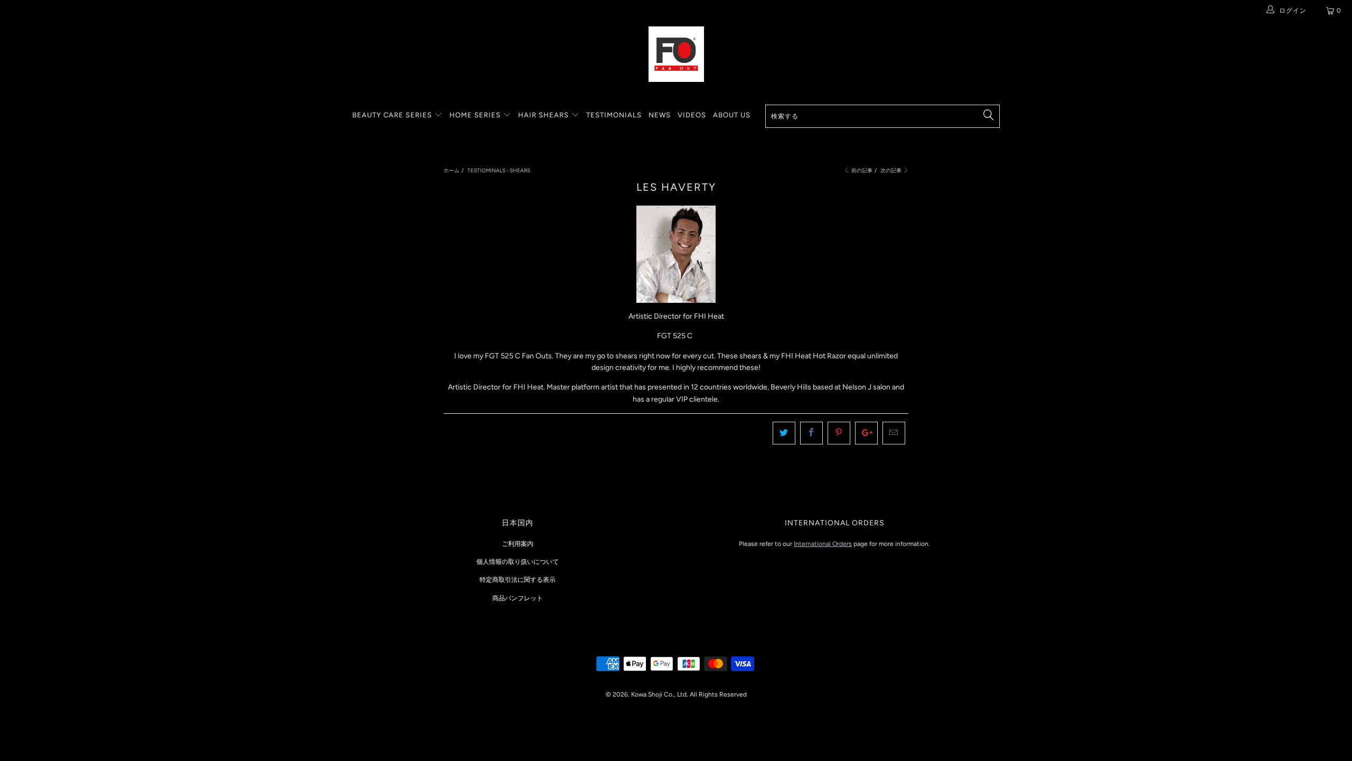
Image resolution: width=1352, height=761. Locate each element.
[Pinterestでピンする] (839, 433)
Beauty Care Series (393, 115)
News (660, 115)
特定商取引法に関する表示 (518, 579)
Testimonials (614, 115)
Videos (692, 115)
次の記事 (891, 170)
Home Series (476, 115)
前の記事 (861, 170)
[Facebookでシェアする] (811, 433)
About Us (731, 115)
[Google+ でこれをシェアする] (866, 433)
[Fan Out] (676, 54)
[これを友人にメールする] (893, 433)
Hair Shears (544, 115)
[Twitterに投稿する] (784, 433)
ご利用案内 (517, 543)
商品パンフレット (517, 598)
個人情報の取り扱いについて (517, 561)
